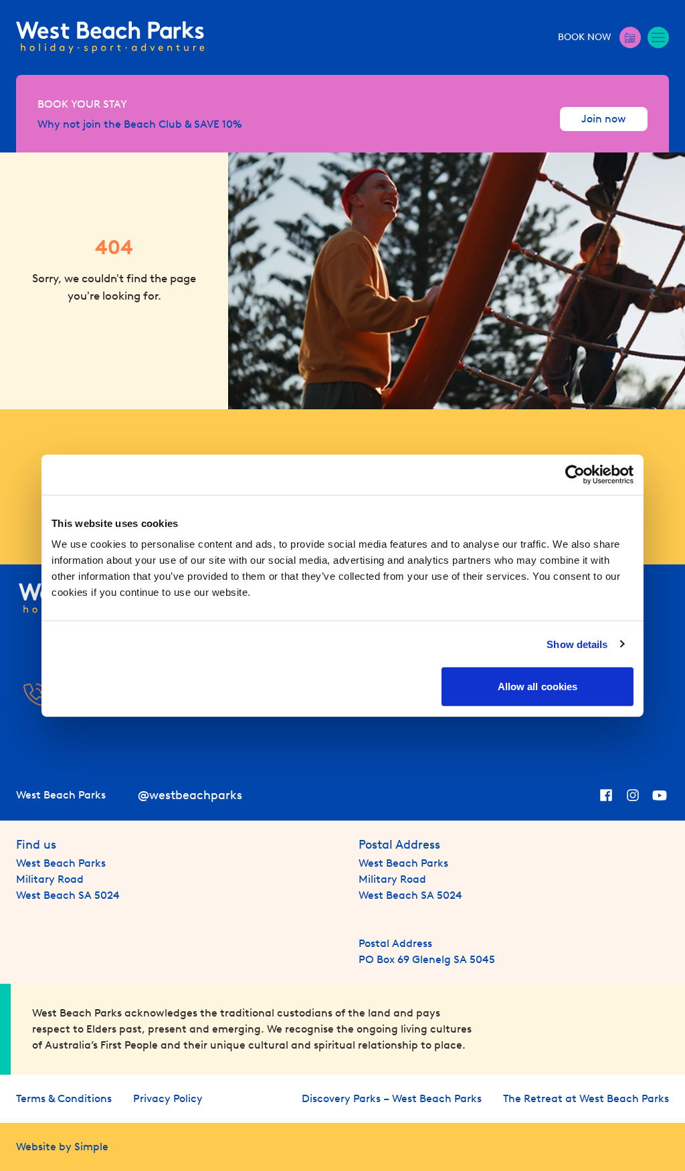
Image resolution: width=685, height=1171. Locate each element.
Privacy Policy (168, 1098)
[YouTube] (659, 795)
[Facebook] (606, 795)
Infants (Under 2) (603, 174)
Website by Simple (62, 1146)
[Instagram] (632, 795)
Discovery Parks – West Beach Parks (392, 1098)
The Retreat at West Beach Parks (586, 1098)
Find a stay (594, 260)
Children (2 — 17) (502, 174)
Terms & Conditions (64, 1098)
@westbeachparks (190, 795)
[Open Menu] (658, 37)
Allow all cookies (538, 686)
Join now (603, 118)
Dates (45, 174)
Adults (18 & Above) (406, 174)
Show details (577, 643)
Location (238, 174)
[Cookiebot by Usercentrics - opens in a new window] (574, 474)
